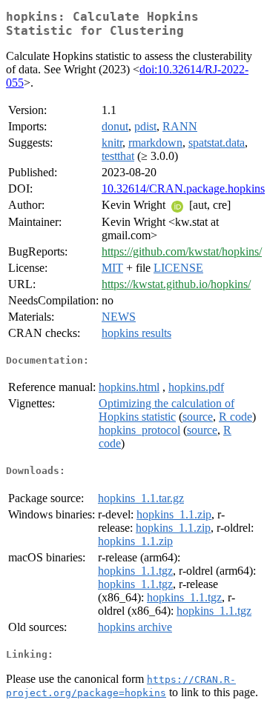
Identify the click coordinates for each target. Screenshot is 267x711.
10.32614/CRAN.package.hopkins (183, 188)
